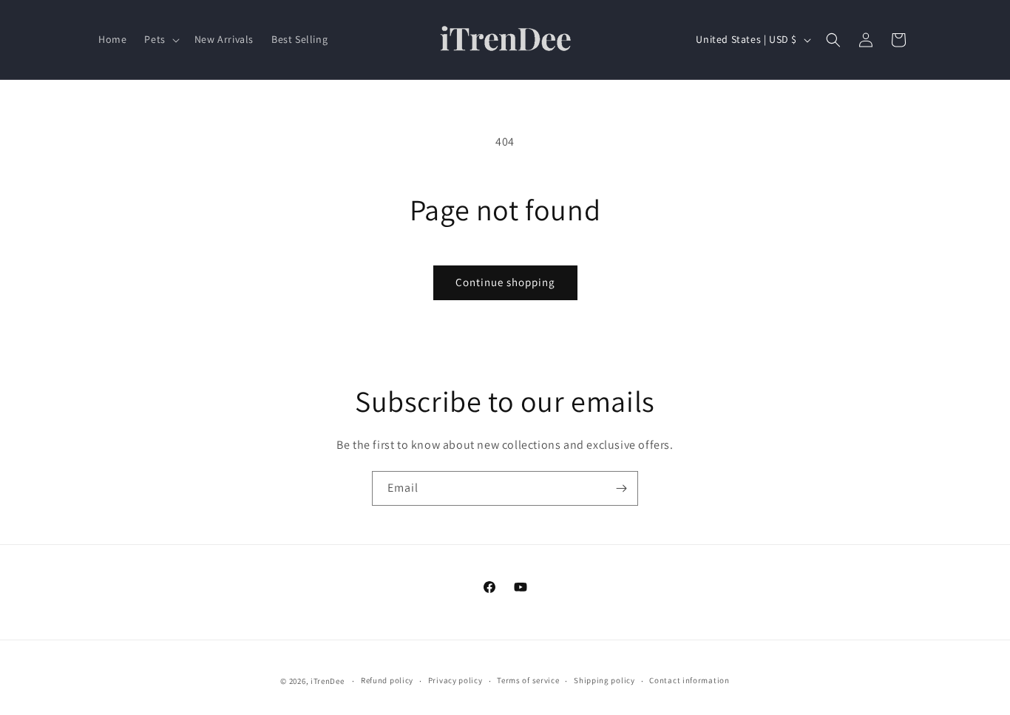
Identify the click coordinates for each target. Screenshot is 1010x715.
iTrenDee (328, 681)
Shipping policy (604, 680)
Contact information (689, 680)
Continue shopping (505, 282)
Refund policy (387, 680)
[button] (160, 39)
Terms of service (528, 680)
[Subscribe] (621, 488)
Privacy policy (455, 680)
